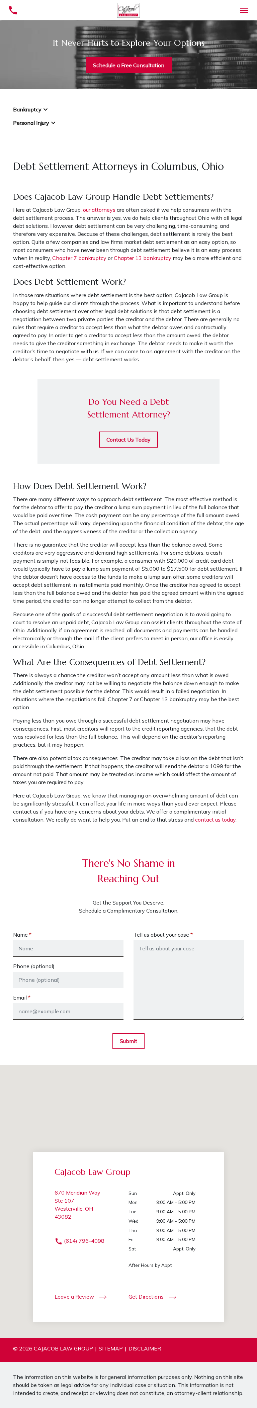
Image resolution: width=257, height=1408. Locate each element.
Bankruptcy (27, 109)
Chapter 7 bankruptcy (79, 258)
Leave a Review (75, 1296)
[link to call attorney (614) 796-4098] (12, 10)
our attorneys (99, 209)
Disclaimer (144, 1348)
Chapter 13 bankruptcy (143, 258)
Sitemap (111, 1348)
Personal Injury (31, 122)
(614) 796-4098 (83, 1240)
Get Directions (146, 1296)
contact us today (215, 819)
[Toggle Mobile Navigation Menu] (244, 10)
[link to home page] (128, 9)
